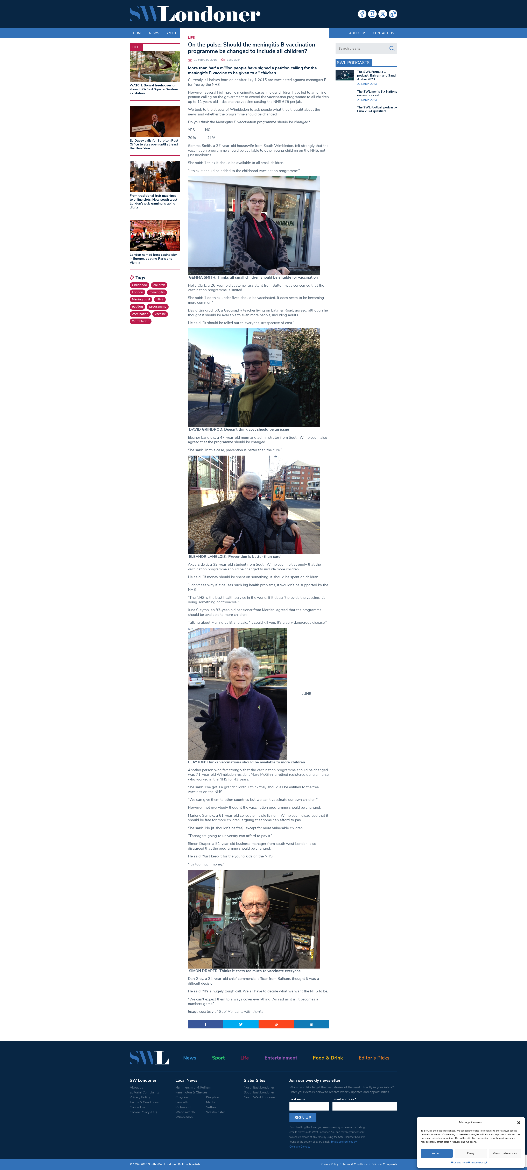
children (159, 285)
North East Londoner (259, 1087)
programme (157, 306)
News (189, 1057)
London (137, 292)
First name (297, 1099)
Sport (218, 1057)
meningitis (157, 292)
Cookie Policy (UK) (143, 1112)
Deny (471, 1153)
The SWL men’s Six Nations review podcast (377, 93)
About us (357, 33)
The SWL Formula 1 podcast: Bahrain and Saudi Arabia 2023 (376, 75)
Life (191, 37)
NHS (159, 299)
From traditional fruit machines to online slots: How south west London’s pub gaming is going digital (153, 201)
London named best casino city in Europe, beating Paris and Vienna (153, 258)
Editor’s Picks (374, 1057)
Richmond (182, 1107)
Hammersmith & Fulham (193, 1087)
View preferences (505, 1153)
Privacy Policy (478, 1162)
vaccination (140, 314)
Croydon (181, 1097)
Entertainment (281, 1057)
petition (137, 306)
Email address (344, 1099)
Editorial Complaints (144, 1092)
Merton (211, 1102)
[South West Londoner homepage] (195, 14)
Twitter (382, 14)
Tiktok (393, 14)
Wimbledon (140, 321)
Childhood (139, 285)
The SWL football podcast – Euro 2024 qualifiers (377, 109)
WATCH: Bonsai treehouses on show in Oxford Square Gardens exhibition (154, 89)
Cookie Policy (461, 1162)
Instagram (372, 14)
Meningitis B (141, 299)
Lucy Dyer (233, 60)
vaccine (160, 314)
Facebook (362, 14)
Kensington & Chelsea (191, 1092)
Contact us (383, 33)
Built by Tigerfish (189, 1164)
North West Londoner (260, 1097)
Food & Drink (328, 1057)
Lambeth (181, 1102)
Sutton (211, 1107)
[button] (519, 1122)
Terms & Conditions (144, 1102)
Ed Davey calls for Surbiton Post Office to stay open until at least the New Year (154, 144)
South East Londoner (259, 1092)
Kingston (212, 1097)
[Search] (392, 48)
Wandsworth (185, 1112)
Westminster (215, 1112)
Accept (437, 1153)
